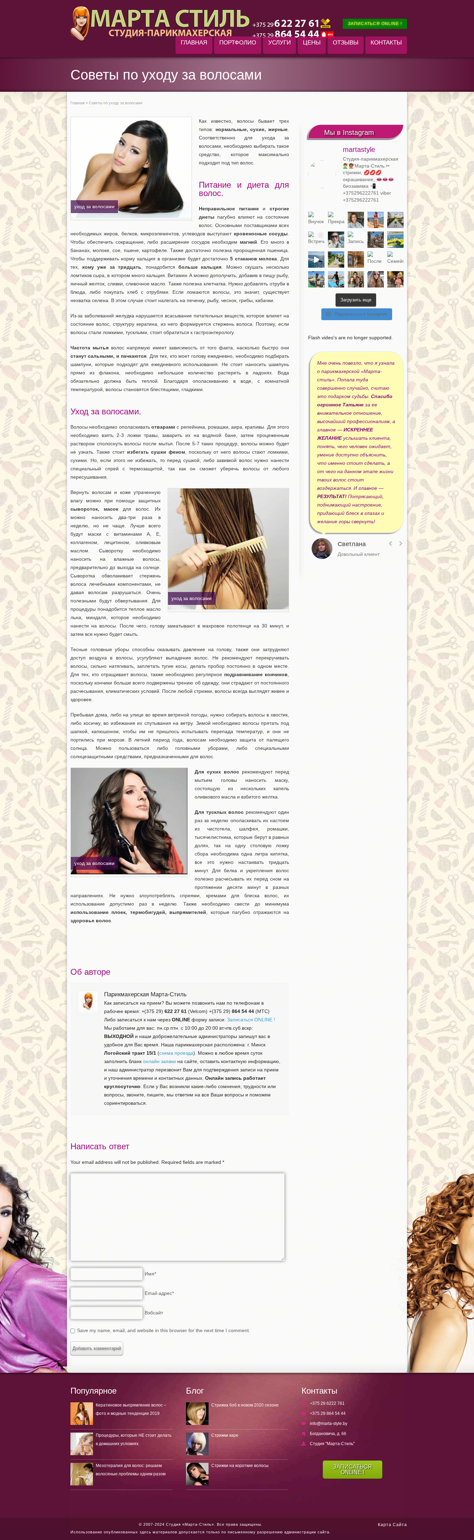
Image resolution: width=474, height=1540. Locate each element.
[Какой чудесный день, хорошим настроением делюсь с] (336, 240)
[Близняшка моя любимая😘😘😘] (356, 259)
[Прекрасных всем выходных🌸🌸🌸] (336, 220)
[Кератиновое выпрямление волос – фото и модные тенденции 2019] (81, 1413)
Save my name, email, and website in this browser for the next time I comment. (163, 1330)
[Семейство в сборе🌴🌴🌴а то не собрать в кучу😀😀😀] (395, 259)
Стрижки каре (224, 1435)
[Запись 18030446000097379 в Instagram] (395, 240)
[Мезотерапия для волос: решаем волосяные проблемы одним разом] (81, 1474)
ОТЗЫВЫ (345, 42)
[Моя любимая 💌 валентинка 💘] (395, 279)
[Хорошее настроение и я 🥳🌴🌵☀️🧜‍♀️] (316, 279)
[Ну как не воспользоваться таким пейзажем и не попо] (336, 259)
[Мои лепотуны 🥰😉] (395, 220)
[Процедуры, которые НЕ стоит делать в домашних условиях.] (81, 1444)
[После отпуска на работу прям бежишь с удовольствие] (375, 259)
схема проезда (176, 1053)
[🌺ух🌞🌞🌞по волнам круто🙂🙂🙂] (316, 259)
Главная (77, 103)
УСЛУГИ (279, 42)
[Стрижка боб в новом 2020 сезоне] (197, 1413)
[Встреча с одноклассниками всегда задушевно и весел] (316, 240)
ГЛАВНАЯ (194, 42)
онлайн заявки (159, 1061)
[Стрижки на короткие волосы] (197, 1474)
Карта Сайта (392, 1524)
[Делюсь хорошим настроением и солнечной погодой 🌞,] (375, 220)
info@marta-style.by (328, 1423)
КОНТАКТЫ (386, 42)
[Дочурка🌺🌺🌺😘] (375, 279)
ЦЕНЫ (312, 42)
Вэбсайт (154, 1312)
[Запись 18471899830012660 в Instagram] (356, 240)
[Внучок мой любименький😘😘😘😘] (316, 220)
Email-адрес (159, 1293)
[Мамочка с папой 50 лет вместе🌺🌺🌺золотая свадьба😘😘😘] (356, 279)
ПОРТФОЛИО (237, 42)
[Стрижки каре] (197, 1444)
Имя (150, 1273)
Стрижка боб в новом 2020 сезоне (245, 1405)
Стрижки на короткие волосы (240, 1465)
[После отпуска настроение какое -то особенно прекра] (356, 220)
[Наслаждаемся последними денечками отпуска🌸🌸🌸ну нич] (375, 240)
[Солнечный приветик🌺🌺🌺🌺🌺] (336, 279)
